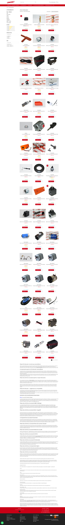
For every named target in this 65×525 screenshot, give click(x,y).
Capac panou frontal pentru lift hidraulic (39, 198)
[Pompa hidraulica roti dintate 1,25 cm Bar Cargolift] (52, 300)
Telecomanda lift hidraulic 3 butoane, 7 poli (26, 308)
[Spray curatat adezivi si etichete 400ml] (52, 18)
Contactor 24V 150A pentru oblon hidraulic (39, 45)
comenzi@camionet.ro (46, 512)
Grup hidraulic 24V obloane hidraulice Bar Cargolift (39, 351)
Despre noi (8, 516)
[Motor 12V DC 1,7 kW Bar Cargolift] (52, 278)
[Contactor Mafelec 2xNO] (26, 126)
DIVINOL (39, 23)
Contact (8, 520)
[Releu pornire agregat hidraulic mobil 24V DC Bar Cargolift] (52, 322)
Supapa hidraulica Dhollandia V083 (52, 134)
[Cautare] (35, 2)
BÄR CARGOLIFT (26, 110)
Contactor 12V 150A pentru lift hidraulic (26, 198)
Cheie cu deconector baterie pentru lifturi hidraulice (52, 154)
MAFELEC (26, 133)
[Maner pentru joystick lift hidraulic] (26, 168)
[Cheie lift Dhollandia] (26, 38)
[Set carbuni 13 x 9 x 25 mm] (39, 82)
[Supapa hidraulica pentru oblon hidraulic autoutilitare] (39, 213)
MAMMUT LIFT (9, 20)
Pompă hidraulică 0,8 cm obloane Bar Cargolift (26, 330)
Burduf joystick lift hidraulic (39, 175)
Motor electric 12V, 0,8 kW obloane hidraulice (26, 243)
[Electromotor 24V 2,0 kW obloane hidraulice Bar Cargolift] (52, 236)
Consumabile (9, 22)
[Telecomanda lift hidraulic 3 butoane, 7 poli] (26, 300)
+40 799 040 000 (46, 510)
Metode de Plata (22, 516)
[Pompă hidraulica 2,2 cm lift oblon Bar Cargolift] (52, 257)
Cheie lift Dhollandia (26, 45)
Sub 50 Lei (8, 44)
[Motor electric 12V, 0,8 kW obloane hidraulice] (26, 236)
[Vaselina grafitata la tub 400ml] (39, 18)
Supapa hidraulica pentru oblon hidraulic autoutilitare (39, 221)
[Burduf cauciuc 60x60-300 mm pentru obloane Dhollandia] (52, 344)
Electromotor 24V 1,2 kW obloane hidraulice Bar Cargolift (39, 243)
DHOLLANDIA (8, 14)
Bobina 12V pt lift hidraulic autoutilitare (26, 221)
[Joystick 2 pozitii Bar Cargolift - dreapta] (26, 103)
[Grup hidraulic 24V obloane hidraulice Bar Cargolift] (39, 344)
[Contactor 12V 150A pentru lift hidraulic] (26, 190)
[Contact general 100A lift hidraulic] (26, 82)
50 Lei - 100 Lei (9, 45)
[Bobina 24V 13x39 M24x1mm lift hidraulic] (52, 190)
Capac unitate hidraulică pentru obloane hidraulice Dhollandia (52, 69)
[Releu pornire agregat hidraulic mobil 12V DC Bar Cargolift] (26, 344)
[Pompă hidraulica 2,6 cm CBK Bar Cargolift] (26, 278)
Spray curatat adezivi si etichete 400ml (52, 24)
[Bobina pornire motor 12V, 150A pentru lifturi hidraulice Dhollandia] (52, 38)
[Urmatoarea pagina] (57, 360)
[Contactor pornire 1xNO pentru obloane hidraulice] (26, 18)
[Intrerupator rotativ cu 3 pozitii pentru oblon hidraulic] (52, 168)
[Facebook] (19, 511)
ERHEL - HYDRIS (9, 21)
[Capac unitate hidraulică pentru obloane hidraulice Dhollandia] (52, 60)
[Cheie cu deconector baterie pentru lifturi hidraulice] (52, 147)
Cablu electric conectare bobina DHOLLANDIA (26, 69)
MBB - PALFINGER (9, 12)
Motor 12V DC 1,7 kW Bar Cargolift (52, 285)
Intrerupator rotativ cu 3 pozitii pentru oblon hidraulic (52, 175)
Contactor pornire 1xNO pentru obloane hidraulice (26, 24)
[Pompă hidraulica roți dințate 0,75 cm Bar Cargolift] (39, 300)
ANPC (21, 520)
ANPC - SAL (21, 521)
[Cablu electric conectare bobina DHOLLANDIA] (26, 61)
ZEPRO (8, 15)
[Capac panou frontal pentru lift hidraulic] (39, 191)
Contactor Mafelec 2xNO (26, 134)
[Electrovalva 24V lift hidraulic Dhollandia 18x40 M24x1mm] (52, 213)
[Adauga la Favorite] (29, 30)
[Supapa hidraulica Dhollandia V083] (52, 126)
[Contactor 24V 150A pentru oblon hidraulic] (39, 38)
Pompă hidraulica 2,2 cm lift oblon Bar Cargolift (52, 264)
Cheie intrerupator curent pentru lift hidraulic (39, 154)
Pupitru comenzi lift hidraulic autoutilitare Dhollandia (26, 154)
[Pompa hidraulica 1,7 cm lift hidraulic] (39, 257)
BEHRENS (8, 18)
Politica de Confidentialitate (11, 519)
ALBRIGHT (8, 36)
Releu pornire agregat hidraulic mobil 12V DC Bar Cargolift (26, 351)
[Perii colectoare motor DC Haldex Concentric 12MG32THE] (26, 257)
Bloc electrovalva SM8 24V (52, 111)
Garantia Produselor (23, 519)
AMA (7, 13)
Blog (53, 5)
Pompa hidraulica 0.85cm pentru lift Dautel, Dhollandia (39, 134)
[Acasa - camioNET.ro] (11, 2)
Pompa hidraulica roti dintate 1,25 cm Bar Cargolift (52, 308)
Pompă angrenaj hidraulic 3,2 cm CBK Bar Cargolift (39, 285)
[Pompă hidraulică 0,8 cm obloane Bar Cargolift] (26, 322)
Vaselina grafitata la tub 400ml (39, 24)
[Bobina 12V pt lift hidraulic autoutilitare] (26, 213)
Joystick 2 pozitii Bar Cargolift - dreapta (26, 111)
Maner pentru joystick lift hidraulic (26, 175)
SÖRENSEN (8, 19)
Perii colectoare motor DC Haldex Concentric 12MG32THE (26, 264)
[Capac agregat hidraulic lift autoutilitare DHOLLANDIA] (39, 61)
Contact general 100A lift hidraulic (26, 88)
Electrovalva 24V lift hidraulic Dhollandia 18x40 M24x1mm (52, 221)
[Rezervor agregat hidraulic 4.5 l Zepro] (52, 82)
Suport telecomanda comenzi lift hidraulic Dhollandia (39, 111)
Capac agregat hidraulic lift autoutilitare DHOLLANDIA (39, 69)
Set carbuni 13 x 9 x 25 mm (39, 88)
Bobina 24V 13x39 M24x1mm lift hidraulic (52, 198)
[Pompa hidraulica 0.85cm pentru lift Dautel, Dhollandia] (39, 126)
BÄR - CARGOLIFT (9, 11)
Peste (8, 26)
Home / (8, 7)
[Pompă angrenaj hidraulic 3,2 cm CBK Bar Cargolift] (39, 278)
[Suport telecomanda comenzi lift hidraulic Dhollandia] (39, 103)
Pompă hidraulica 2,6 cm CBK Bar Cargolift (26, 285)
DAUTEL (8, 17)
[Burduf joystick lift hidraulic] (39, 168)
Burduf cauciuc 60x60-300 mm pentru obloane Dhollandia (52, 351)
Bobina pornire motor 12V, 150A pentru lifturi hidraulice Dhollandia (52, 45)
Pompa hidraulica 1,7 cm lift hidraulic (39, 264)
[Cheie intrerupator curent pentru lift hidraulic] (39, 147)
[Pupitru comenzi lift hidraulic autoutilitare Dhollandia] (26, 147)
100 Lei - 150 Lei (9, 46)
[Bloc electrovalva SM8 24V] (52, 103)
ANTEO (8, 16)
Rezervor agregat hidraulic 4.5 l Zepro (52, 88)
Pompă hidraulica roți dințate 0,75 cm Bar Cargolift (39, 308)
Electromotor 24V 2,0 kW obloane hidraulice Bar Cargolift (52, 243)
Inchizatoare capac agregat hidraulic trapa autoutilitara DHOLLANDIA (39, 330)
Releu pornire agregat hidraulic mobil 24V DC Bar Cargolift (52, 330)
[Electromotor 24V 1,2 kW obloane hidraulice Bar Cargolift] (39, 235)
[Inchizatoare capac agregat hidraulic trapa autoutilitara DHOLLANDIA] (39, 323)
